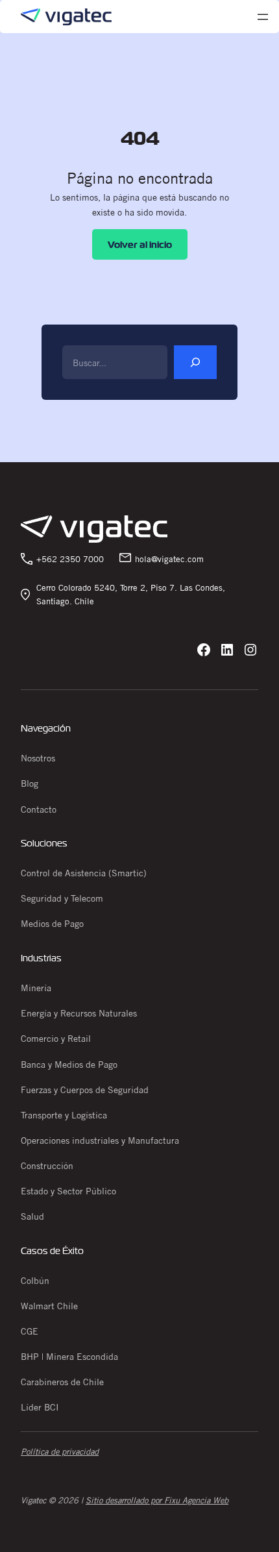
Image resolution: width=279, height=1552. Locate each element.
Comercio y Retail (56, 1038)
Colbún (35, 1281)
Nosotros (38, 758)
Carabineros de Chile (62, 1382)
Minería (36, 988)
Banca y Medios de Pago (69, 1064)
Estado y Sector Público (68, 1191)
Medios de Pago (52, 924)
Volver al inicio (140, 244)
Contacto (38, 809)
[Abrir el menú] (263, 17)
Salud (32, 1216)
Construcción (47, 1166)
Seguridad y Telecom (62, 898)
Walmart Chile (49, 1306)
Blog (29, 783)
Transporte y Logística (64, 1115)
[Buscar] (195, 362)
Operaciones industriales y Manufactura (100, 1140)
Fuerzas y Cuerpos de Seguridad (85, 1090)
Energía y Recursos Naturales (79, 1013)
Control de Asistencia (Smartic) (84, 873)
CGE (29, 1331)
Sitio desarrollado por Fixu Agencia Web (157, 1500)
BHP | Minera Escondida (69, 1356)
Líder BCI (40, 1407)
